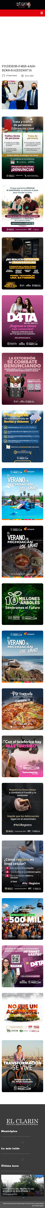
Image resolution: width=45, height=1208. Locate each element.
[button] (42, 13)
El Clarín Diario (11, 76)
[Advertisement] (22, 40)
